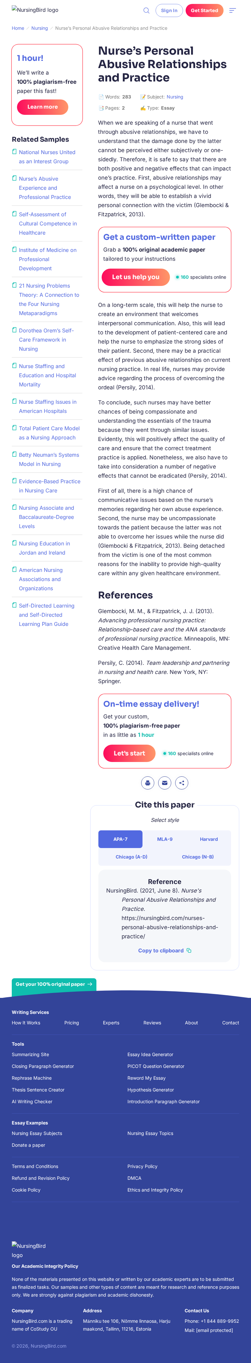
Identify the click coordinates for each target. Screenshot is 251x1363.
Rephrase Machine (32, 1078)
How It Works (26, 1022)
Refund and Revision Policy (41, 1178)
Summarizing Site (30, 1054)
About (191, 1022)
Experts (111, 1022)
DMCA (134, 1178)
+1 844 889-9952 (220, 1321)
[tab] (120, 839)
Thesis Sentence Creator (38, 1089)
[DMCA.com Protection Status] (21, 1225)
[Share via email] (164, 782)
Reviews (152, 1022)
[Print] (147, 782)
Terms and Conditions (35, 1166)
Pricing (71, 1022)
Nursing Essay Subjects (37, 1133)
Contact (230, 1022)
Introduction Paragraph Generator (163, 1101)
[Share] (181, 782)
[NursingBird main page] (40, 10)
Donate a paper (28, 1145)
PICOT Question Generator (155, 1066)
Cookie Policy (26, 1190)
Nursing (175, 96)
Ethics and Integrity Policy (155, 1190)
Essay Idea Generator (150, 1054)
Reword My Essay (146, 1078)
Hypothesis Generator (150, 1089)
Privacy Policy (142, 1166)
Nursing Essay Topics (150, 1133)
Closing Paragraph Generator (43, 1066)
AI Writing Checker (32, 1101)
